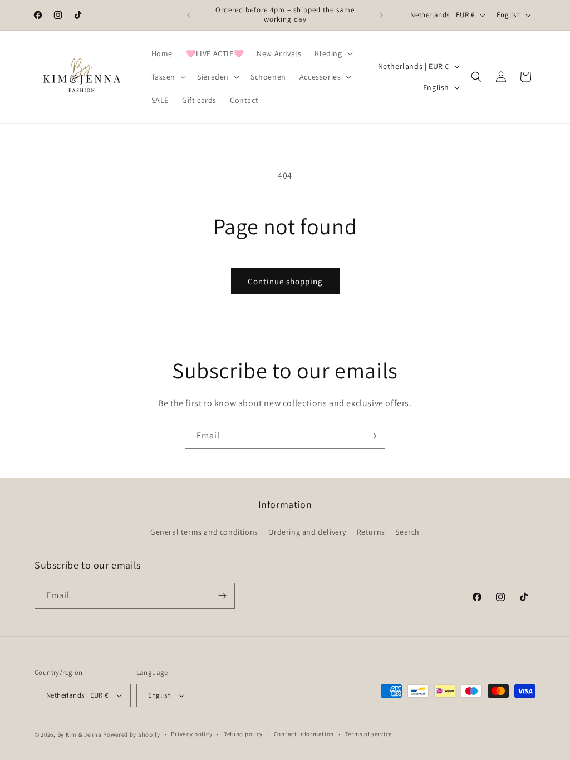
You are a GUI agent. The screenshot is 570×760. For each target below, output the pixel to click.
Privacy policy (191, 734)
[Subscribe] (372, 436)
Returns (371, 532)
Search (407, 532)
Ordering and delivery (307, 532)
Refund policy (243, 734)
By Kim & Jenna (79, 734)
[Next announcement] (381, 15)
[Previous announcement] (188, 15)
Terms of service (368, 734)
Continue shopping (285, 281)
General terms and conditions (204, 532)
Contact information (304, 734)
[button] (332, 53)
